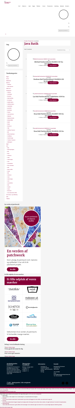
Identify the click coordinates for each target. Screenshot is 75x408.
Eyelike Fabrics (10, 102)
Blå (8, 151)
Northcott (9, 126)
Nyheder (62, 6)
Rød (8, 167)
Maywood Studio (10, 118)
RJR (8, 132)
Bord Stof (9, 190)
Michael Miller (10, 120)
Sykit (30, 6)
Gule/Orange (10, 159)
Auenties (9, 84)
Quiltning (56, 6)
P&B (8, 128)
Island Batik (9, 106)
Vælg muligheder (53, 65)
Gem (1, 407)
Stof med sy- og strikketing (11, 194)
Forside (25, 41)
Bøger (33, 6)
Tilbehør (38, 6)
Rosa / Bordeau (10, 165)
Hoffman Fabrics (10, 104)
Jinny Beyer (9, 110)
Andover (9, 92)
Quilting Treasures (11, 130)
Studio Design (10, 138)
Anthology (9, 94)
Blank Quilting (10, 98)
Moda (8, 124)
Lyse (8, 161)
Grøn (8, 157)
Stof (19, 6)
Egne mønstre (10, 86)
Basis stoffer (10, 169)
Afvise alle (7, 391)
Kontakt (67, 6)
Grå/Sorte (9, 155)
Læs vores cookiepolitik (36, 394)
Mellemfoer (8, 80)
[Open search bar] (68, 23)
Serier (8, 188)
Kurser (44, 6)
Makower (9, 116)
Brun (8, 153)
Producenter (50, 6)
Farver (8, 171)
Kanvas (8, 112)
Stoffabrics (9, 136)
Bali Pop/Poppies (10, 149)
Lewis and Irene (10, 114)
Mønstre (24, 6)
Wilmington (9, 142)
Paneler (8, 186)
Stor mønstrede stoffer (12, 192)
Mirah (8, 122)
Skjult (7, 144)
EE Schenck (9, 100)
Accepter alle (13, 391)
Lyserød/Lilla (10, 163)
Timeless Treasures (11, 140)
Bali (8, 147)
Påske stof (8, 88)
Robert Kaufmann (11, 134)
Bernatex (9, 96)
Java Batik (9, 108)
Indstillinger (2, 391)
